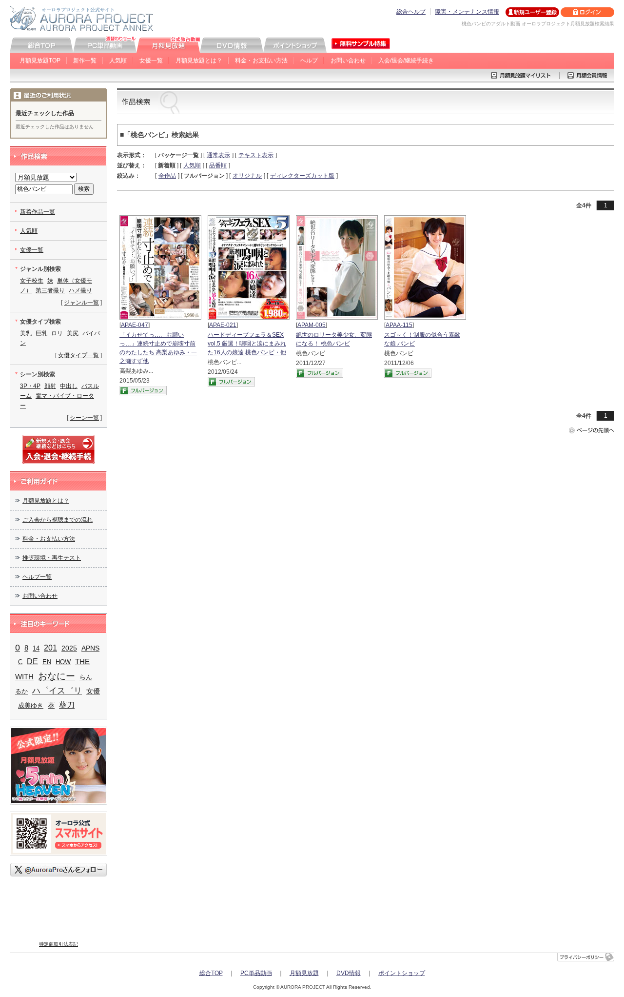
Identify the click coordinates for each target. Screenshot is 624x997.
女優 (93, 691)
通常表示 (218, 155)
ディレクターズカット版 (302, 175)
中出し (69, 386)
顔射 (50, 386)
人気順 (118, 60)
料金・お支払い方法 (261, 60)
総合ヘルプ (411, 11)
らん (85, 677)
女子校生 (31, 280)
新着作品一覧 (37, 211)
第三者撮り (50, 290)
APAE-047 (134, 325)
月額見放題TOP (40, 60)
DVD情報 (348, 973)
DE (32, 661)
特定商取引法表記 (58, 944)
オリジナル (247, 175)
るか (21, 691)
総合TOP (211, 973)
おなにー (56, 676)
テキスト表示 (255, 155)
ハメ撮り (80, 290)
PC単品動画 (256, 973)
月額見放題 (304, 973)
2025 (69, 648)
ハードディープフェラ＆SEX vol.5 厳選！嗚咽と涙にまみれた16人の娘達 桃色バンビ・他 (247, 343)
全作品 (167, 175)
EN (46, 662)
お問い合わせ (348, 60)
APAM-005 (311, 325)
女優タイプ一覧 (78, 355)
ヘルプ (309, 60)
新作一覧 (85, 60)
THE (82, 662)
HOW (63, 662)
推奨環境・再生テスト (51, 557)
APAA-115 (399, 325)
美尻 (72, 333)
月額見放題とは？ (199, 60)
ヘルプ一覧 (37, 576)
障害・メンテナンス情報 (467, 11)
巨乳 (41, 333)
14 (36, 648)
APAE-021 (222, 325)
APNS (90, 648)
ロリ (57, 333)
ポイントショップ (401, 973)
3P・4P (30, 386)
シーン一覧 (84, 417)
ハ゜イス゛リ (57, 690)
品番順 (218, 165)
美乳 (26, 333)
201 (50, 647)
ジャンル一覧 (81, 302)
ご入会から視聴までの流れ (57, 519)
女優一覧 (151, 60)
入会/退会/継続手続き (406, 60)
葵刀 (67, 704)
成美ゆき (30, 705)
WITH (24, 677)
